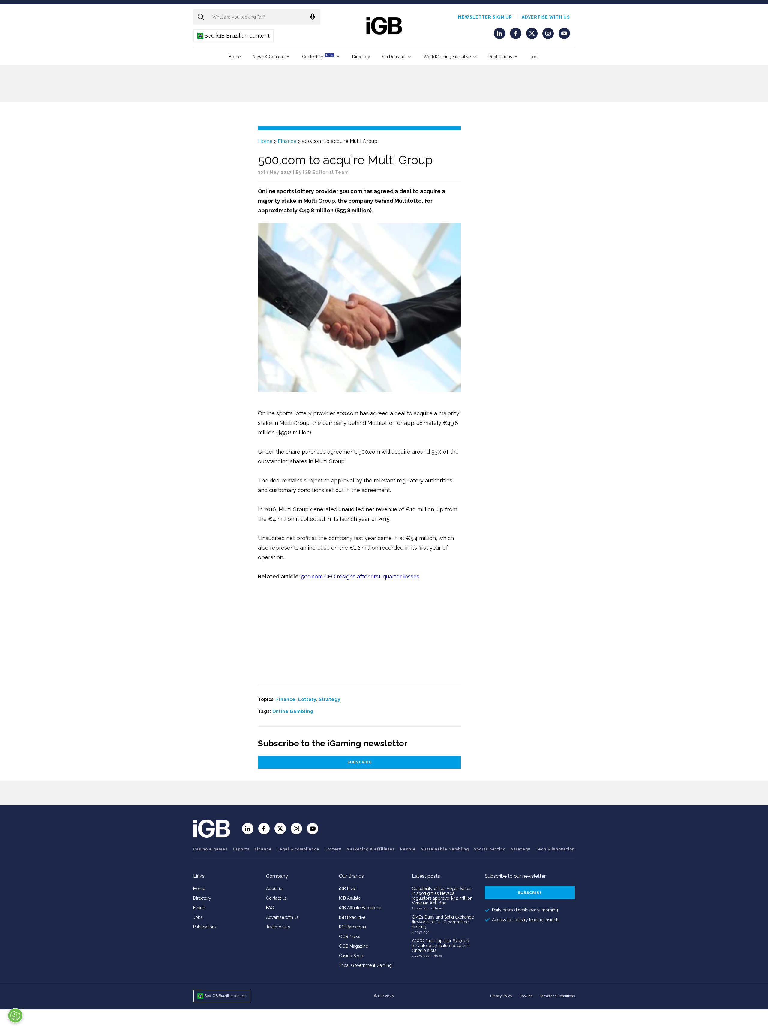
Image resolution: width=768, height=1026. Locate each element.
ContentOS (317, 56)
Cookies (526, 996)
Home (235, 56)
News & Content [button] (268, 56)
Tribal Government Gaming (365, 965)
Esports (241, 849)
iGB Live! (347, 888)
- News (437, 908)
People (408, 849)
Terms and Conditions (557, 996)
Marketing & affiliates (370, 849)
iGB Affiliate (350, 898)
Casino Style (351, 955)
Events (199, 907)
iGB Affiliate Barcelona (360, 907)
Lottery (307, 699)
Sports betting (490, 849)
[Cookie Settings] (15, 1015)
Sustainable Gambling (445, 849)
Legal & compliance (298, 849)
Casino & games (210, 849)
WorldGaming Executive (447, 56)
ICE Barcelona (352, 927)
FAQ (270, 907)
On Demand (394, 56)
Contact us (276, 898)
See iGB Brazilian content (234, 35)
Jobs (535, 56)
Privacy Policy (501, 996)
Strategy (329, 699)
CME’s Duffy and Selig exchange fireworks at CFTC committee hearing (443, 922)
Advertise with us (546, 17)
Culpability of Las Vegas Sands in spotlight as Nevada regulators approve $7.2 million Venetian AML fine (442, 895)
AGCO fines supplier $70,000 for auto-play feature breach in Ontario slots (441, 945)
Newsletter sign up (485, 17)
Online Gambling (293, 711)
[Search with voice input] (312, 17)
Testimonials (278, 927)
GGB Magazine (353, 946)
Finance (287, 141)
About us (275, 888)
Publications (500, 56)
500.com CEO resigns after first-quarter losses (360, 576)
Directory (361, 56)
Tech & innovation (555, 849)
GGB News (349, 936)
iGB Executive (352, 917)
